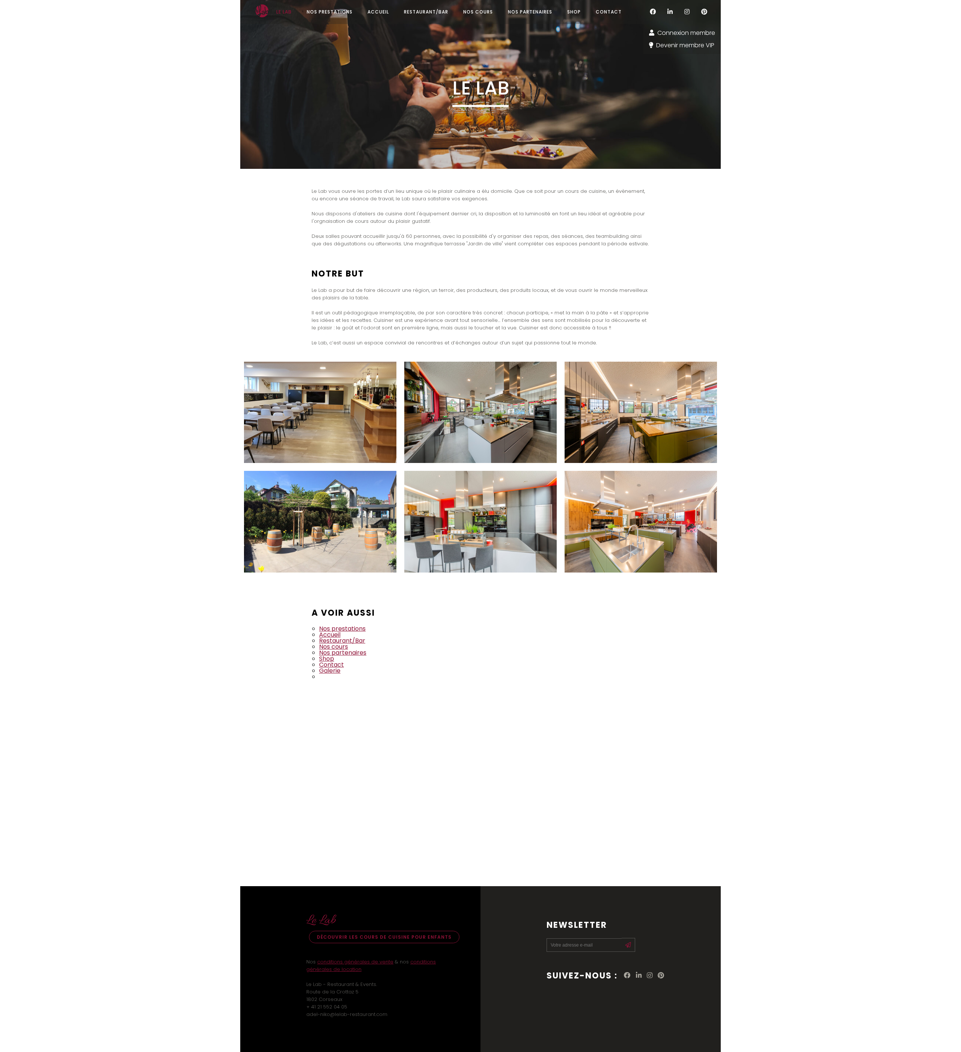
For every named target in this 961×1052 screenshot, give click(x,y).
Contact (331, 664)
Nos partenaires (342, 652)
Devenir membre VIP (685, 45)
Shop (326, 658)
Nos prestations (342, 628)
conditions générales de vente (355, 961)
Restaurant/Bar (342, 640)
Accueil (329, 634)
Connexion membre (686, 33)
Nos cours (333, 646)
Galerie (329, 670)
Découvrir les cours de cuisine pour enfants (384, 937)
